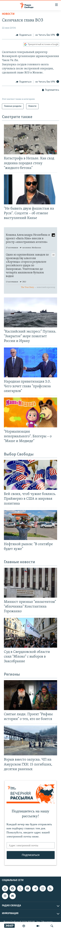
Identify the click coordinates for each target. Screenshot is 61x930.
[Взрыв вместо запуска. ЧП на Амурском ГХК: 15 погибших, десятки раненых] (30, 740)
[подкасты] (24, 926)
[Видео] (38, 926)
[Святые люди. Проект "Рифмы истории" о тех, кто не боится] (30, 695)
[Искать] (52, 926)
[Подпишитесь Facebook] (12, 888)
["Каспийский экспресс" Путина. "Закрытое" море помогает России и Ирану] (30, 312)
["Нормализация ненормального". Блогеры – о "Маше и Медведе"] (30, 412)
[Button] (23, 35)
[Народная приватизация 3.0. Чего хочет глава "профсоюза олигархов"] (30, 362)
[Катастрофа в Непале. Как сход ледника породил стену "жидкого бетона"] (30, 139)
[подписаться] (12, 896)
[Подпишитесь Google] (5, 888)
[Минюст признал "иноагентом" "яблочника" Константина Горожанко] (30, 583)
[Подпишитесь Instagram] (43, 888)
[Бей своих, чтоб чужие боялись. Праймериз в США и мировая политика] (30, 475)
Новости (8, 14)
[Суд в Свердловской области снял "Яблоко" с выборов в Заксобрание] (30, 633)
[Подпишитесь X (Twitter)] (20, 888)
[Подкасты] (5, 896)
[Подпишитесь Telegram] (35, 888)
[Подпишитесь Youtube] (28, 888)
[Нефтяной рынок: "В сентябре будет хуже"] (30, 525)
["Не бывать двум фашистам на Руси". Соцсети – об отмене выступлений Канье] (30, 189)
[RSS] (50, 888)
